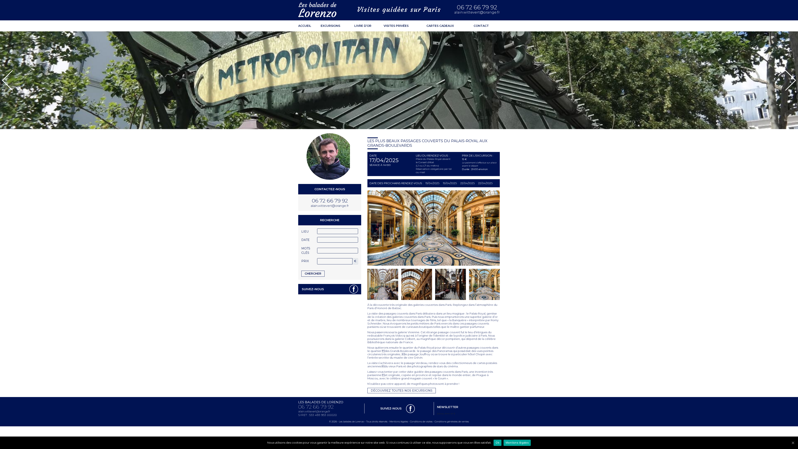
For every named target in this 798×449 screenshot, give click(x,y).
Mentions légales (398, 421)
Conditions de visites (421, 421)
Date (305, 240)
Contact (481, 26)
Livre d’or (362, 26)
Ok (497, 442)
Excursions (330, 26)
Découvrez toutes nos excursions (401, 390)
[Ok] (793, 443)
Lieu (305, 231)
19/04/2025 (432, 183)
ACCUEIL (304, 26)
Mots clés (305, 251)
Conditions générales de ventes (452, 421)
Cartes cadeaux (440, 26)
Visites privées (396, 26)
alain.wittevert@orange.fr (477, 12)
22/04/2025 (467, 183)
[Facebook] (353, 289)
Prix (305, 261)
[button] (7, 80)
